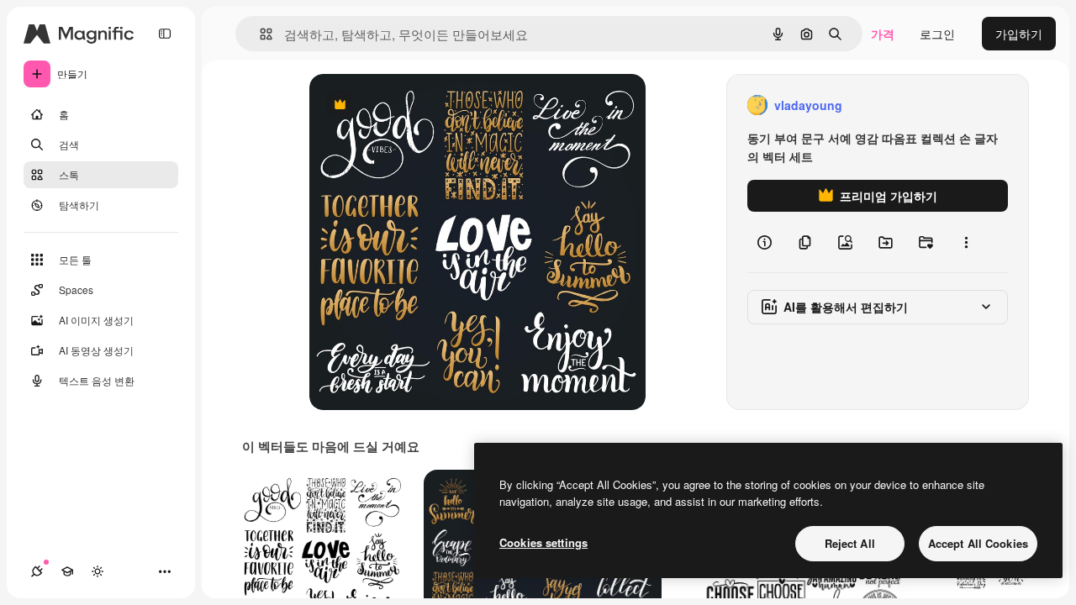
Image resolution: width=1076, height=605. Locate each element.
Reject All (850, 543)
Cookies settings (543, 542)
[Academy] (67, 571)
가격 (882, 33)
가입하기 (1018, 33)
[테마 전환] (97, 571)
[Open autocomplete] (259, 34)
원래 (406, 105)
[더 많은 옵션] (966, 242)
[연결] (37, 571)
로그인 (937, 33)
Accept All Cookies (978, 543)
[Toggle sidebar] (164, 33)
